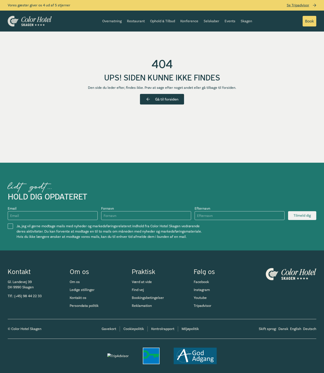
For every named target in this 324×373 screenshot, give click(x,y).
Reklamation (142, 306)
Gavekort (109, 329)
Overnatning (112, 21)
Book (309, 21)
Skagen (246, 21)
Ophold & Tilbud (162, 21)
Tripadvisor (202, 306)
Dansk (283, 329)
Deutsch (309, 329)
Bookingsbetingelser (148, 298)
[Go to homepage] (30, 21)
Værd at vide (142, 282)
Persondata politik (84, 306)
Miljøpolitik (190, 329)
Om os (75, 282)
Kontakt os (78, 298)
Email (12, 208)
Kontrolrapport (162, 329)
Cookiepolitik (133, 329)
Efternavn (202, 208)
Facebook (201, 282)
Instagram (202, 290)
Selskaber (211, 21)
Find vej (138, 290)
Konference (189, 21)
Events (230, 21)
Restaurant (136, 21)
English (295, 329)
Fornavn (107, 208)
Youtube (200, 298)
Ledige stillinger (82, 290)
